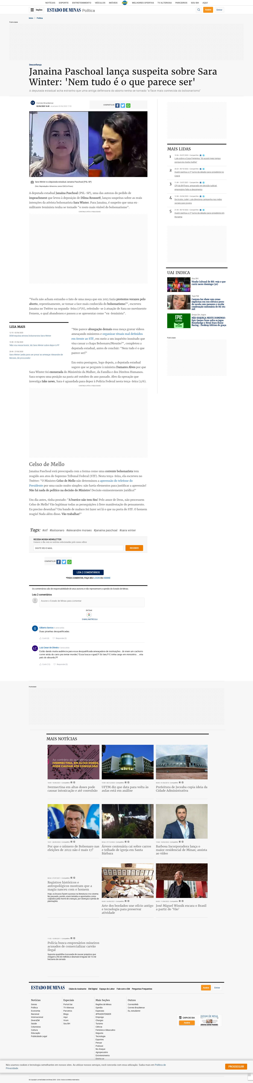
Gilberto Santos (46, 627)
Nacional (35, 1014)
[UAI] (124, 2)
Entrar (219, 9)
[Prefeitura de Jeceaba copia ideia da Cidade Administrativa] (182, 762)
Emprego (100, 1017)
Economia (35, 1011)
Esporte (64, 3)
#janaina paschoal (105, 530)
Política (88, 10)
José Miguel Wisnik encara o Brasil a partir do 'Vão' (181, 907)
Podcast (99, 1046)
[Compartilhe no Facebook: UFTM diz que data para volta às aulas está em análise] (125, 783)
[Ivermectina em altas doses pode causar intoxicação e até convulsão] (73, 762)
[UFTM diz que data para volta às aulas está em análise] (128, 762)
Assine (208, 9)
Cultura (34, 1030)
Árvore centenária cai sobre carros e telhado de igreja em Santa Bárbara (126, 849)
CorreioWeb (133, 1004)
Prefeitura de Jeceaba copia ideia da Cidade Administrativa (181, 789)
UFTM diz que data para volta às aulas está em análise (125, 789)
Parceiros (181, 3)
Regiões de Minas (103, 1004)
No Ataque (100, 1049)
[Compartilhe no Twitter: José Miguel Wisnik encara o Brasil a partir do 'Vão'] (182, 901)
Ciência (99, 1027)
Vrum (65, 1020)
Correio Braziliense (136, 1007)
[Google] (89, 615)
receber (134, 548)
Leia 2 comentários (88, 572)
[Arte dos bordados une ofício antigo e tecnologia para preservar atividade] (128, 880)
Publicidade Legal (39, 1036)
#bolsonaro (57, 530)
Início (31, 18)
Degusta (99, 1033)
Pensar (99, 1043)
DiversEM (35, 1020)
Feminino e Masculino (105, 1030)
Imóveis (113, 3)
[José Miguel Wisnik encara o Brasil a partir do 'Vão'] (182, 880)
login (97, 577)
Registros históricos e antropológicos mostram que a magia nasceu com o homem (70, 885)
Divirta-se (100, 1059)
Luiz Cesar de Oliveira (49, 647)
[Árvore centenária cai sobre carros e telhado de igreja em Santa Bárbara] (128, 821)
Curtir (45, 638)
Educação (35, 1033)
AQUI (205, 3)
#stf (45, 530)
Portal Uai (67, 1004)
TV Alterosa (165, 3)
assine (107, 577)
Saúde (34, 1023)
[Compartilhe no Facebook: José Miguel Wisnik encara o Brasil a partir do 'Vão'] (179, 901)
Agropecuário (102, 1052)
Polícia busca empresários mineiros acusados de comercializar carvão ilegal (73, 946)
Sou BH (195, 3)
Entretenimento (81, 3)
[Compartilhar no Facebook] (117, 106)
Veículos (100, 3)
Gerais (34, 1004)
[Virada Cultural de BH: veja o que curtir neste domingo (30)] (178, 284)
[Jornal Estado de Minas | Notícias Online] (64, 10)
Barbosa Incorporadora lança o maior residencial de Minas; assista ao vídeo (181, 849)
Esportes (100, 1039)
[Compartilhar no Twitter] (122, 106)
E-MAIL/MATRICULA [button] (90, 619)
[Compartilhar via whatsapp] (128, 106)
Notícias (50, 3)
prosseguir (236, 1066)
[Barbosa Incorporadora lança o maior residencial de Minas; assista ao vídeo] (182, 821)
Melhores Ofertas (143, 3)
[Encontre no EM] (199, 10)
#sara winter (127, 530)
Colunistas (36, 1027)
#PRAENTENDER (103, 1014)
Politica (40, 18)
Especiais (100, 1011)
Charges (99, 1020)
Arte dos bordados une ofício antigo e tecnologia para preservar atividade (127, 909)
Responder (61, 638)
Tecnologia (100, 1036)
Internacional (37, 1017)
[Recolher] (143, 627)
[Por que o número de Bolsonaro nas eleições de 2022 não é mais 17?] (73, 821)
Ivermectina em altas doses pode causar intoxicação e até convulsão (73, 789)
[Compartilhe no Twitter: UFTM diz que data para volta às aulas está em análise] (128, 783)
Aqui (65, 1017)
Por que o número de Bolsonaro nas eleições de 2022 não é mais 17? (73, 848)
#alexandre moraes (79, 530)
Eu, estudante (134, 1011)
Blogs (66, 1014)
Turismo (99, 1023)
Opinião (99, 1007)
